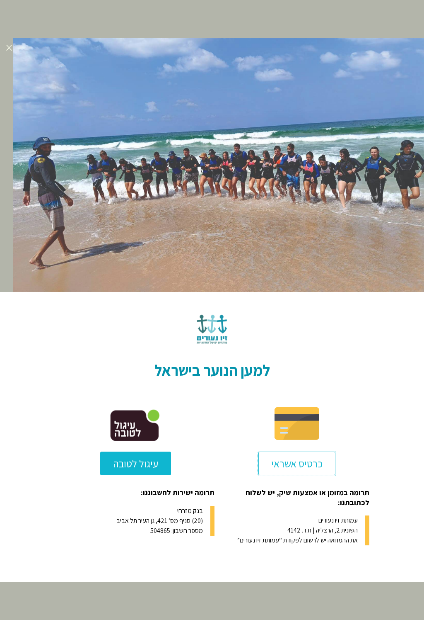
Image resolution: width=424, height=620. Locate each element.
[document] (212, 310)
